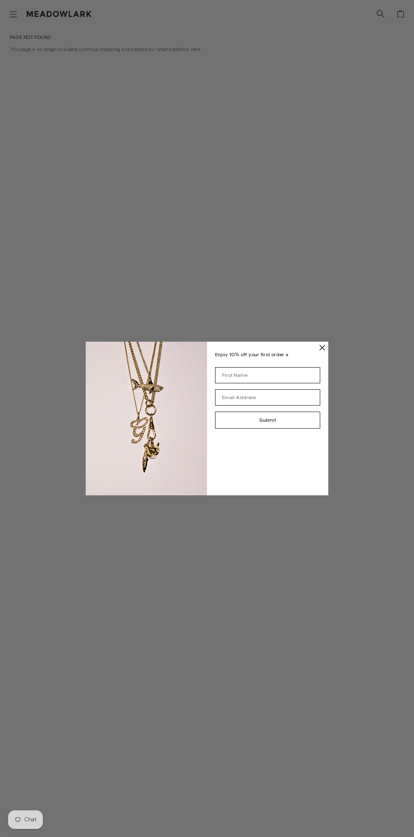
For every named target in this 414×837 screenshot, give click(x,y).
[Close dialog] (322, 348)
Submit (267, 420)
